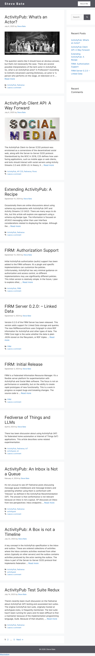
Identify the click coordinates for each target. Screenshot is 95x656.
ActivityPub (11, 85)
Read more (10, 79)
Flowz (34, 171)
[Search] (87, 17)
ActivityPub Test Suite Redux (32, 589)
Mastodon (4, 654)
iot (18, 451)
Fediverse (20, 85)
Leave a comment (14, 88)
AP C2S (20, 171)
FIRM (19, 288)
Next (19, 639)
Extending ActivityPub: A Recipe (77, 57)
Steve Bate (15, 3)
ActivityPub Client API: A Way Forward (28, 105)
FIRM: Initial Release (24, 364)
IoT (26, 448)
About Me (84, 4)
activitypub (11, 451)
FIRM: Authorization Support (32, 250)
